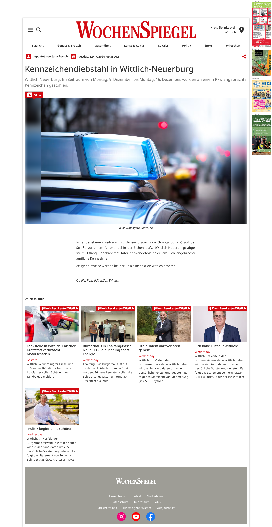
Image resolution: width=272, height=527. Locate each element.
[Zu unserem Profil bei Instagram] (121, 516)
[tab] (34, 94)
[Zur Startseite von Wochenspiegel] (136, 29)
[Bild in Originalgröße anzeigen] (136, 161)
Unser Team (117, 496)
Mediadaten (155, 496)
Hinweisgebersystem (137, 508)
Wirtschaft (233, 45)
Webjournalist (166, 508)
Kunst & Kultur (134, 45)
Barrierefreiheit (107, 508)
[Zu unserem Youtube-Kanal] (136, 516)
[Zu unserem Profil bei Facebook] (150, 516)
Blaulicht (38, 45)
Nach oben (36, 299)
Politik (186, 45)
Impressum (141, 502)
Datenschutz (120, 502)
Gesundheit (103, 45)
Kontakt (136, 496)
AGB (158, 502)
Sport (208, 45)
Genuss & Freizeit (69, 45)
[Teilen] (244, 56)
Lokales (163, 45)
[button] (30, 30)
